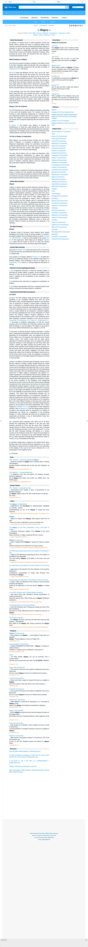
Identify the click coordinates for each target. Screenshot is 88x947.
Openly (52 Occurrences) (59, 153)
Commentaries (56, 193)
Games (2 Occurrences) (59, 222)
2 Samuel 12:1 (36, 257)
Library (41, 35)
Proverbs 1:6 (55, 76)
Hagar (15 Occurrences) (59, 146)
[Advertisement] (44, 806)
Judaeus (54, 189)
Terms (53, 35)
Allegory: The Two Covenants (60, 120)
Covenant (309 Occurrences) (60, 239)
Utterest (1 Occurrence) (59, 150)
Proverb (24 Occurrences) (59, 203)
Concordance (53, 33)
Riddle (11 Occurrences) (59, 158)
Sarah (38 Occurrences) (59, 179)
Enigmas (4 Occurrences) (59, 160)
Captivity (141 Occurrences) (60, 224)
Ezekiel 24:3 (55, 94)
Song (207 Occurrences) (59, 141)
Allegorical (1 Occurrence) (59, 143)
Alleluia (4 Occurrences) (59, 172)
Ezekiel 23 (15, 125)
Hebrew (35, 35)
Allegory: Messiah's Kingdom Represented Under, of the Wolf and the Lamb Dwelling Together (64, 116)
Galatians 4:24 (21, 250)
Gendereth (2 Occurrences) (60, 155)
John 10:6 (54, 46)
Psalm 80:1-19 (18, 238)
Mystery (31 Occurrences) (59, 205)
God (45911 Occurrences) (59, 236)
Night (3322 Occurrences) (59, 184)
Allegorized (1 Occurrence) (60, 174)
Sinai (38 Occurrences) (58, 210)
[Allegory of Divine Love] (86, 425)
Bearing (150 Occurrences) (60, 201)
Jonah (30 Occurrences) (59, 138)
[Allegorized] (2, 425)
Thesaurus (62, 33)
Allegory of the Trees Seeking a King (63, 112)
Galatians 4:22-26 (14, 69)
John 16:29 (55, 56)
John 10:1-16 (35, 320)
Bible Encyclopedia (38, 770)
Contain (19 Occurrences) (59, 167)
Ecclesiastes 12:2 (14, 262)
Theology (54, 229)
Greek (68, 33)
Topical (9, 25)
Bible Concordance (15, 770)
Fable (53, 134)
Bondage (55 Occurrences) (60, 196)
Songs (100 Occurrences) (59, 136)
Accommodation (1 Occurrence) (61, 131)
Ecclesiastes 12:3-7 (25, 320)
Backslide (55, 234)
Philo (53, 191)
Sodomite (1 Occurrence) (59, 213)
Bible (6, 25)
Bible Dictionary (26, 770)
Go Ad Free (3, 940)
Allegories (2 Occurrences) (60, 215)
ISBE (33, 33)
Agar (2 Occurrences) (58, 177)
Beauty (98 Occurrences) (59, 186)
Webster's (45, 33)
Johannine (55, 208)
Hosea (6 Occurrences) (58, 148)
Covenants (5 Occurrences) (60, 170)
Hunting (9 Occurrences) (59, 181)
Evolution (54, 220)
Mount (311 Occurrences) (59, 227)
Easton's (38, 33)
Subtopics (47, 35)
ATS (30, 33)
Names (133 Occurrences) (59, 217)
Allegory (54, 110)
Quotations (55, 198)
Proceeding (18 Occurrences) (60, 165)
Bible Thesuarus (18, 772)
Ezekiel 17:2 (55, 85)
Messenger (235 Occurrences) (61, 232)
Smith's (25, 33)
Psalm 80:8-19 (13, 320)
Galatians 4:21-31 (22, 406)
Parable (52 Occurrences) (59, 162)
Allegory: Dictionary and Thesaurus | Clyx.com (23, 766)
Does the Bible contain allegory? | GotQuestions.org (24, 751)
